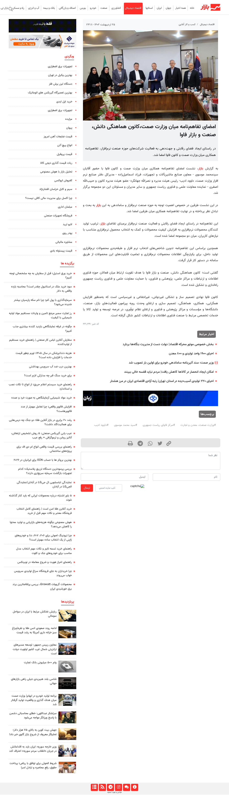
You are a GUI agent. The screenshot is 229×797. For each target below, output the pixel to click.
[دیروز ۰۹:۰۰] (67, 700)
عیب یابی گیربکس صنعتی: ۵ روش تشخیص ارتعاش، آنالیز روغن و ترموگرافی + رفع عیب (41, 435)
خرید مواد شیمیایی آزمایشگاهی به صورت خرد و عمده (41, 398)
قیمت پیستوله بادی (61, 251)
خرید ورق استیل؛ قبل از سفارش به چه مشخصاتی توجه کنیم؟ (40, 275)
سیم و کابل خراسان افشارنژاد (55, 189)
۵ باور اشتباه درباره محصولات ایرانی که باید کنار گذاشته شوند (40, 497)
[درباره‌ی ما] (134, 787)
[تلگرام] (110, 787)
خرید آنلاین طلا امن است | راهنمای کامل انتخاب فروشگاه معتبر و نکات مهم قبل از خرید (44, 511)
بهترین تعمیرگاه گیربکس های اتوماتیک (50, 92)
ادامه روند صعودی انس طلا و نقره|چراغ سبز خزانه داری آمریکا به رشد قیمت (34, 630)
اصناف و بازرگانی (67, 8)
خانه (192, 8)
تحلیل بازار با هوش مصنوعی (56, 172)
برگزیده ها (67, 263)
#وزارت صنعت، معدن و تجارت (198, 425)
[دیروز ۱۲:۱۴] (67, 666)
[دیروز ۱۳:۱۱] (67, 717)
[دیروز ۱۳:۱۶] (67, 683)
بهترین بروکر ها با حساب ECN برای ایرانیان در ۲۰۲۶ (43, 460)
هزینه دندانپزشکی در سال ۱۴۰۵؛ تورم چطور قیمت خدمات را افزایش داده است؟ (44, 355)
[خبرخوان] (102, 787)
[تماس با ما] (126, 787)
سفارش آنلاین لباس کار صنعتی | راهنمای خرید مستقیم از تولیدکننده (40, 342)
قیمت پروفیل (64, 154)
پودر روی (67, 233)
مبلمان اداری (65, 207)
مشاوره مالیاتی (63, 242)
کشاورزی (116, 8)
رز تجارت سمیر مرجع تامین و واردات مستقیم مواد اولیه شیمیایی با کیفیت (40, 315)
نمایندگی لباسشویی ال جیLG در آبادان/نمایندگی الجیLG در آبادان (44, 484)
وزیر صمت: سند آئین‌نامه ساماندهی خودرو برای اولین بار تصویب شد (171, 362)
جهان (168, 8)
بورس (83, 8)
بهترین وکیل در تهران (60, 75)
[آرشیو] (94, 787)
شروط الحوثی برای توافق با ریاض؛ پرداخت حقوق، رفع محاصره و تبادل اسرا (33, 765)
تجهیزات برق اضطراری (60, 66)
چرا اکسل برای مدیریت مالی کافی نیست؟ (48, 198)
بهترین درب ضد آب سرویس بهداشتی (50, 366)
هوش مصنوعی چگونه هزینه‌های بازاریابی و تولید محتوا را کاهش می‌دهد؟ (41, 524)
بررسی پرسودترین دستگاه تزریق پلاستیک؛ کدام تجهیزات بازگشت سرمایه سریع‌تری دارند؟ (45, 471)
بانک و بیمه (49, 8)
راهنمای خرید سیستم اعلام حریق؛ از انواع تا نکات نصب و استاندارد (40, 386)
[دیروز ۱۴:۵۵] (67, 751)
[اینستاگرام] (118, 787)
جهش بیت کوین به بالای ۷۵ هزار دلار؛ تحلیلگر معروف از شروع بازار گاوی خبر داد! (33, 732)
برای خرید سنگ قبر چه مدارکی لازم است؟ (48, 375)
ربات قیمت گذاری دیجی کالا (56, 163)
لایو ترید (67, 224)
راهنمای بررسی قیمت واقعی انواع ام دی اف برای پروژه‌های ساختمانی (44, 449)
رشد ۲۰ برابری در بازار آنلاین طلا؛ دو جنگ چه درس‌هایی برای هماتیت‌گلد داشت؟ (40, 422)
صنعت (103, 8)
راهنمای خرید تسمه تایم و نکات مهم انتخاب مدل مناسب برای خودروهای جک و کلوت (44, 551)
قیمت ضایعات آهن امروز (58, 136)
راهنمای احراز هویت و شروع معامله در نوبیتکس (44, 562)
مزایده (68, 119)
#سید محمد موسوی (125, 425)
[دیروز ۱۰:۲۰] (67, 616)
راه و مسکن (18, 8)
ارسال (87, 488)
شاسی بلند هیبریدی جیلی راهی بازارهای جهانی (34, 681)
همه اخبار (180, 8)
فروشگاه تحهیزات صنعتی (58, 215)
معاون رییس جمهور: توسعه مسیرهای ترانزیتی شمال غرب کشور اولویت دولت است (35, 649)
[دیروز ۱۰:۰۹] (67, 649)
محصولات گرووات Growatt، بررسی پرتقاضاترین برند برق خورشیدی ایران (42, 586)
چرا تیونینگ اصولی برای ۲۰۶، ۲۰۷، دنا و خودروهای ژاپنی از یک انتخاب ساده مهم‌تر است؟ (43, 537)
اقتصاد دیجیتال (133, 8)
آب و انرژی (33, 8)
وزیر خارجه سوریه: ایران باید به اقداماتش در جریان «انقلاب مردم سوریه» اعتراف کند (33, 749)
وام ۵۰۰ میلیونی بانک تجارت (40, 662)
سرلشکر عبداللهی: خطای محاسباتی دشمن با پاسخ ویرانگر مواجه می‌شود (33, 715)
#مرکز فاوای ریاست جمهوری (159, 425)
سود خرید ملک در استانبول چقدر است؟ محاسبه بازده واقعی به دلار (41, 288)
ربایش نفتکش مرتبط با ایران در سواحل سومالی (35, 614)
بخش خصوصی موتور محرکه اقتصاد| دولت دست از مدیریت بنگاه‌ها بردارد (168, 344)
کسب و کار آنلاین (187, 24)
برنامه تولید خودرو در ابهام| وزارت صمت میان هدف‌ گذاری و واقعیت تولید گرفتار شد (34, 700)
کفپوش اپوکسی (63, 180)
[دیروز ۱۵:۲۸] (67, 632)
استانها (149, 8)
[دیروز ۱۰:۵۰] (67, 734)
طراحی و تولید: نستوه (114, 792)
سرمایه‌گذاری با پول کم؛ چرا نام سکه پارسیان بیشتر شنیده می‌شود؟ (43, 302)
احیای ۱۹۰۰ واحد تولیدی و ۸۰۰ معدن (191, 353)
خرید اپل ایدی (64, 101)
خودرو (93, 8)
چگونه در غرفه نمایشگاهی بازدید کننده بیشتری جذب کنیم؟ (42, 328)
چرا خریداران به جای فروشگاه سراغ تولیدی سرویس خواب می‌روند (43, 573)
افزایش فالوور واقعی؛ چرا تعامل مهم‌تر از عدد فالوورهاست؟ (46, 409)
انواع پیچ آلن (64, 145)
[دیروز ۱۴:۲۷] (67, 767)
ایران (159, 8)
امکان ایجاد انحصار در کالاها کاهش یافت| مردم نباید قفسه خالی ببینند (169, 372)
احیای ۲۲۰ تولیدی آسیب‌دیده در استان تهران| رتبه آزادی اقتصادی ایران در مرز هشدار (162, 381)
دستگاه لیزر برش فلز (60, 84)
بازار (200, 168)
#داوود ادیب (101, 425)
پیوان (69, 128)
